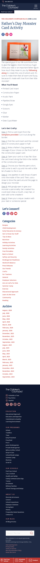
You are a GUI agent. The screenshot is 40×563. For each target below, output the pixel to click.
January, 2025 (7, 365)
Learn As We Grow (8, 295)
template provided (10, 134)
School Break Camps (12, 455)
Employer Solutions (9, 280)
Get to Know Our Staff (10, 234)
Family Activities (8, 248)
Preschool (9, 440)
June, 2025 (6, 351)
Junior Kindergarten (12, 445)
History (8, 509)
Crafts (4, 271)
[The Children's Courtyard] (14, 391)
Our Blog (10, 519)
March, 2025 (6, 359)
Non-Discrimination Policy (13, 550)
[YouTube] (15, 213)
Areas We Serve (11, 552)
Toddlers (9, 433)
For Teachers (7, 274)
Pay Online (12, 398)
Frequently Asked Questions (15, 512)
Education (11, 411)
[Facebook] (3, 34)
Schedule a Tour (14, 395)
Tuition (8, 481)
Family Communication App (14, 478)
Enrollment (9, 483)
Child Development (9, 228)
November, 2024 (8, 371)
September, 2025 (8, 342)
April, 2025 (6, 357)
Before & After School (13, 450)
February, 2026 (7, 328)
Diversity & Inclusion (12, 497)
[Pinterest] (7, 34)
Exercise (5, 289)
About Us (10, 494)
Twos (7, 435)
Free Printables (7, 251)
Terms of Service (11, 548)
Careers (8, 499)
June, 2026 (6, 316)
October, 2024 (7, 374)
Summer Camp (7, 286)
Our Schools (12, 468)
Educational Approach (10, 292)
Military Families (11, 486)
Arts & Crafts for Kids (10, 283)
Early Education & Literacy (11, 231)
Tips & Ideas (6, 237)
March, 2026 (6, 325)
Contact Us (9, 514)
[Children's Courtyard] (10, 7)
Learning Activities (9, 245)
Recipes (5, 225)
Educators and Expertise (14, 416)
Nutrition (5, 240)
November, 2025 (8, 336)
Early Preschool (11, 437)
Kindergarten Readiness (11, 260)
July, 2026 (5, 313)
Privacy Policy (10, 547)
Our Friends (6, 269)
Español (11, 400)
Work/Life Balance (8, 263)
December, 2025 (8, 333)
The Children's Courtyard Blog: (15, 19)
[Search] (31, 533)
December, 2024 (8, 368)
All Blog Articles (11, 521)
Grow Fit (8, 462)
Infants (8, 430)
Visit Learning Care (11, 545)
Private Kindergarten (13, 447)
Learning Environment (13, 421)
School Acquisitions (12, 502)
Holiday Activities (8, 242)
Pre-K (7, 442)
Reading (5, 300)
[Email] (10, 34)
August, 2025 (7, 345)
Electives (8, 460)
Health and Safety (12, 476)
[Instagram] (7, 213)
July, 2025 (5, 348)
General (5, 277)
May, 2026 (6, 319)
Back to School (7, 254)
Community (6, 297)
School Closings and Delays (14, 488)
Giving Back (9, 507)
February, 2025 (7, 362)
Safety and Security (9, 257)
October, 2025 (7, 339)
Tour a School (10, 473)
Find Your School (6, 12)
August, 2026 (7, 310)
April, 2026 (6, 322)
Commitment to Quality (13, 419)
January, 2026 (7, 331)
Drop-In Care (10, 452)
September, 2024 (8, 377)
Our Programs (13, 427)
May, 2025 (6, 354)
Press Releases (7, 266)
